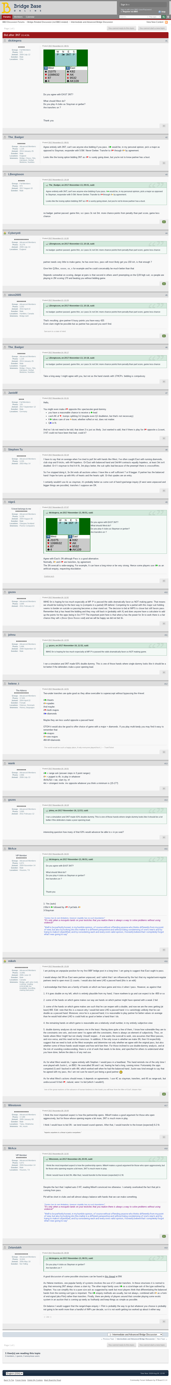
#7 (166, 393)
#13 (165, 764)
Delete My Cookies (35, 1380)
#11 (166, 635)
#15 (165, 849)
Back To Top (9, 1380)
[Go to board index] (23, 7)
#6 (166, 347)
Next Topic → (162, 1339)
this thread (110, 1276)
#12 (165, 684)
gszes (12, 592)
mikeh (12, 961)
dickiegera (14, 40)
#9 (166, 502)
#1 (166, 41)
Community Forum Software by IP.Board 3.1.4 (148, 1380)
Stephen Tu (15, 449)
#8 (166, 450)
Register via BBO (130, 12)
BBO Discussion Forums (14, 22)
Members (18, 17)
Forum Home (20, 1380)
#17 (165, 1106)
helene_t (13, 683)
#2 (166, 137)
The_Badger (16, 137)
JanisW (13, 392)
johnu (12, 634)
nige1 (11, 501)
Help (163, 12)
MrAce (12, 848)
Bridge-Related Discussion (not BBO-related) (47, 22)
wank (11, 763)
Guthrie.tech (49, 576)
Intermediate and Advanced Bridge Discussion (92, 22)
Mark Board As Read (52, 1380)
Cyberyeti (14, 233)
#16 (165, 961)
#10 (165, 592)
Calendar (30, 17)
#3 (166, 175)
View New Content (154, 22)
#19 (165, 1248)
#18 (165, 1149)
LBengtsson (16, 174)
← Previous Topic (107, 1339)
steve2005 (14, 294)
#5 (166, 295)
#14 (165, 800)
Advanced (168, 17)
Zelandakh (15, 1247)
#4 (166, 233)
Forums (7, 17)
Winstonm (14, 1105)
